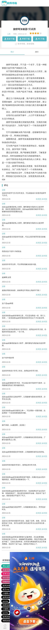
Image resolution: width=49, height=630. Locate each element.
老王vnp (6, 589)
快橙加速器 (7, 605)
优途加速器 (7, 570)
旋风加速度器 (8, 585)
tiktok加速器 (7, 578)
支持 (37, 199)
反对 (43, 199)
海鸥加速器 (7, 621)
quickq (5, 601)
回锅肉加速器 (8, 582)
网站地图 (6, 566)
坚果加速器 (7, 574)
